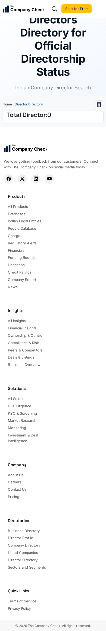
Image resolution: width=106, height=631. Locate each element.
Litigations (16, 265)
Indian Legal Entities (24, 221)
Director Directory (23, 560)
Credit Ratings (20, 272)
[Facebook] (8, 179)
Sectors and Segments (27, 567)
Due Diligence (19, 406)
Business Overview (24, 364)
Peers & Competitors (25, 350)
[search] (54, 9)
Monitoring (17, 428)
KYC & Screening (22, 413)
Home (7, 104)
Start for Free (76, 9)
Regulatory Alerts (22, 243)
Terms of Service (22, 601)
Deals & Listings (21, 357)
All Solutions (18, 398)
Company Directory (24, 545)
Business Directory (24, 531)
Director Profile (20, 538)
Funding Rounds (22, 257)
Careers (14, 482)
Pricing (13, 497)
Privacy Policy (19, 608)
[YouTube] (49, 179)
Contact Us (17, 489)
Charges (15, 235)
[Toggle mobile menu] (99, 9)
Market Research (22, 420)
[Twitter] (22, 179)
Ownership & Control (25, 335)
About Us (16, 475)
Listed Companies (23, 552)
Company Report (22, 279)
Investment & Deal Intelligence (23, 438)
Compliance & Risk (23, 343)
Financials (16, 250)
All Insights (17, 320)
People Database (22, 228)
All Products (18, 206)
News (13, 287)
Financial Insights (22, 328)
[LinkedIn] (35, 179)
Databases (16, 214)
